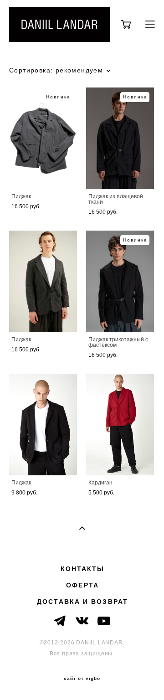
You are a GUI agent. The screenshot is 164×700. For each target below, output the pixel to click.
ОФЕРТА (82, 585)
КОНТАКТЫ (83, 568)
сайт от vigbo (82, 678)
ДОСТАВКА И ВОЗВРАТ (82, 601)
